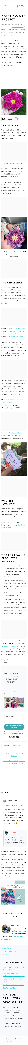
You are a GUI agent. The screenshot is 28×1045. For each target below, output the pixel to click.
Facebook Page (6, 405)
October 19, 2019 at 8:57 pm (15, 837)
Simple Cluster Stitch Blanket (13, 985)
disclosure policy (18, 27)
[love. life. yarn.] (14, 10)
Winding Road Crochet (17, 328)
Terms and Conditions (9, 951)
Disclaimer (5, 954)
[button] (14, 703)
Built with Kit (14, 737)
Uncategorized (15, 745)
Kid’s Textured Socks (10, 988)
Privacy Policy (6, 948)
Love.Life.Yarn (15, 334)
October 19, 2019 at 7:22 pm (15, 806)
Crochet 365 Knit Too (16, 331)
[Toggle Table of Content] (15, 118)
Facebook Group (10, 402)
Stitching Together (16, 337)
